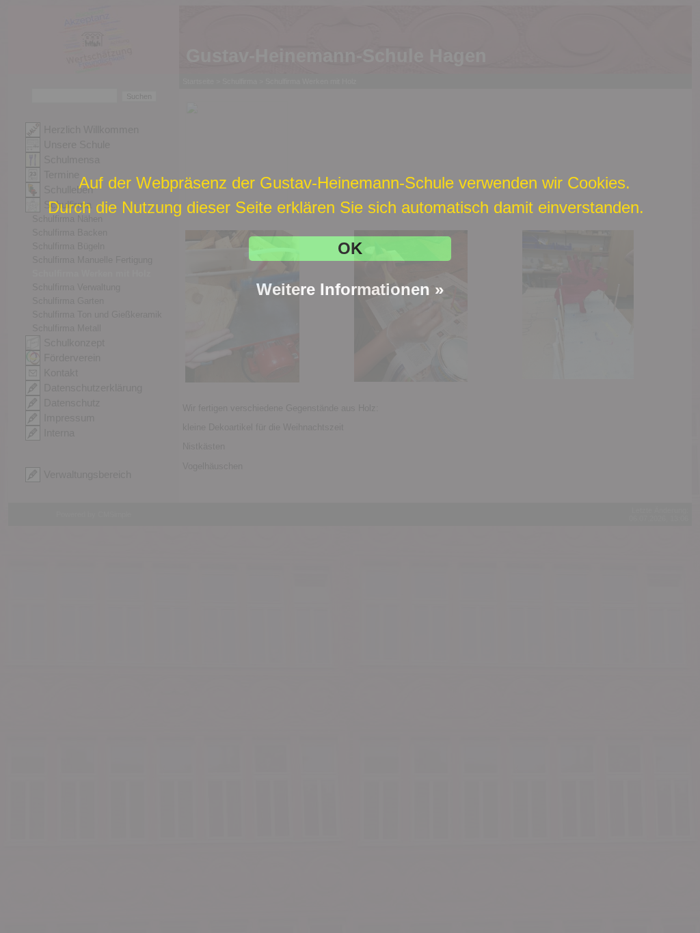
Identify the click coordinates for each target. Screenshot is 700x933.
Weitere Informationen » (350, 289)
